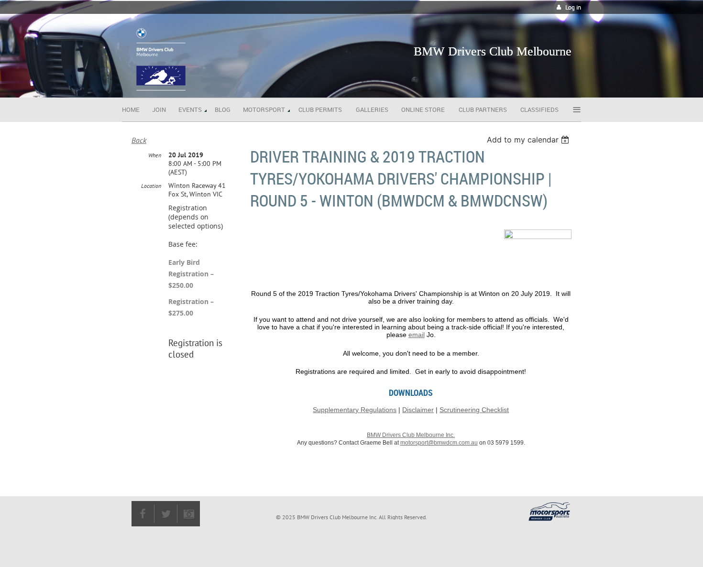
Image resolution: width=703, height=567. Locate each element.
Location (151, 185)
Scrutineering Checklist (474, 410)
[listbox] (529, 139)
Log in (573, 7)
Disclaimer (418, 410)
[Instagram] (188, 513)
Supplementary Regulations (354, 410)
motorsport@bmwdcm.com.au (439, 442)
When (154, 155)
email (416, 334)
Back (139, 140)
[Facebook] (143, 513)
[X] (165, 513)
